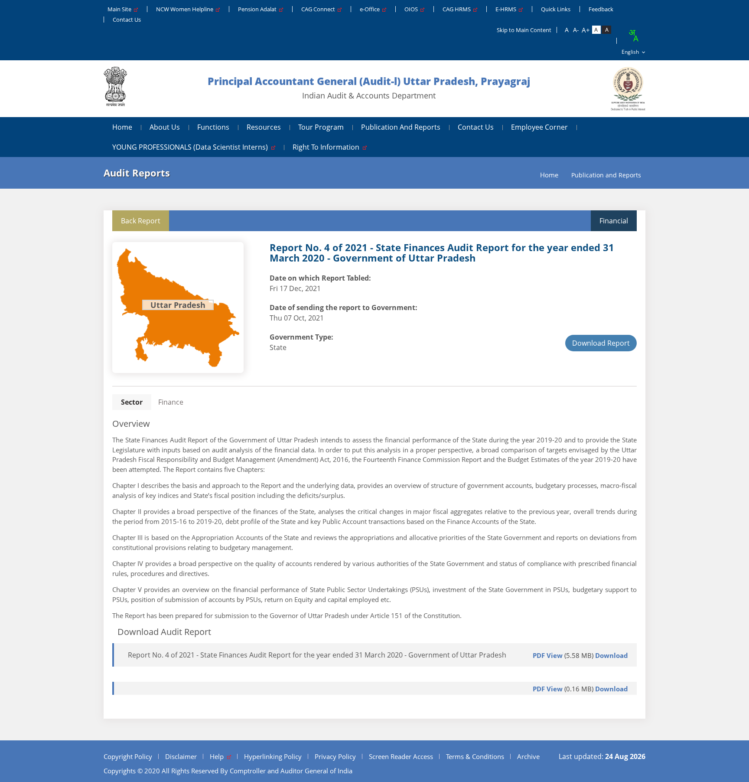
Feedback (601, 9)
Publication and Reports (400, 127)
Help (218, 756)
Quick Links (555, 9)
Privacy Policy (335, 756)
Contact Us (127, 19)
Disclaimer (181, 756)
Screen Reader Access (401, 756)
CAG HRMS (458, 9)
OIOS (412, 9)
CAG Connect (319, 9)
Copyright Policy (128, 756)
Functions (213, 127)
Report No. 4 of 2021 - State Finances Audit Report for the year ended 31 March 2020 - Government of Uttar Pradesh (317, 655)
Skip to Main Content (524, 30)
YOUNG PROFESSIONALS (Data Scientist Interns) (191, 147)
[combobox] (633, 35)
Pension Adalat (258, 9)
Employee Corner (539, 127)
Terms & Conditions (475, 756)
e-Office (371, 9)
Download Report (601, 343)
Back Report (140, 221)
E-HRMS (507, 9)
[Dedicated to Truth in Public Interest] (115, 89)
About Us (165, 127)
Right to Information (328, 147)
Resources (264, 127)
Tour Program (321, 127)
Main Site (120, 9)
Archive (528, 756)
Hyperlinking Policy (273, 756)
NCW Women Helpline (186, 9)
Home (122, 127)
